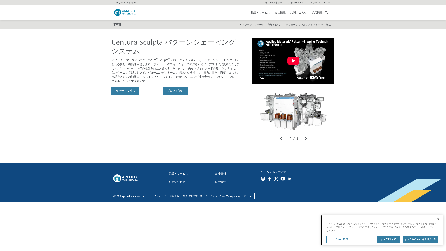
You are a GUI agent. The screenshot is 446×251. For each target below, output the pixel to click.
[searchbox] (326, 12)
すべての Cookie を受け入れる (420, 239)
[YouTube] (283, 178)
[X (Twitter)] (276, 178)
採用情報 (317, 12)
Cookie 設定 (341, 239)
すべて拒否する (388, 239)
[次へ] (305, 138)
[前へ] (281, 138)
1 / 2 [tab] (294, 138)
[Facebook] (270, 178)
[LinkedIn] (289, 178)
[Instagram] (263, 178)
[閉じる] (437, 219)
